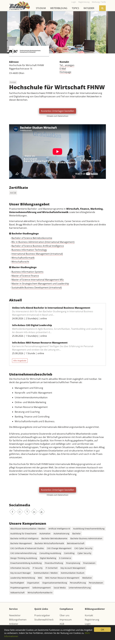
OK (102, 629)
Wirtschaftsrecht (20, 261)
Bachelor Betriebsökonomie (54, 538)
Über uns (64, 615)
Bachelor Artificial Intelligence (24, 538)
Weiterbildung (58, 8)
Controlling (69, 553)
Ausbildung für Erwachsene (23, 533)
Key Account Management (73, 568)
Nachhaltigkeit (17, 582)
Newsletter (15, 615)
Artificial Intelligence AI (59, 528)
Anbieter (13, 623)
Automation (45, 533)
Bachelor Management (21, 543)
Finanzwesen (89, 563)
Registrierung (92, 619)
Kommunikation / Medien (46, 573)
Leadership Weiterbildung (22, 577)
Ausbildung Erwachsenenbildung (88, 528)
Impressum (66, 619)
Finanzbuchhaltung (54, 563)
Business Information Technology (29, 249)
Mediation (87, 577)
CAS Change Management (59, 548)
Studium (41, 8)
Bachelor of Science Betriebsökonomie (32, 238)
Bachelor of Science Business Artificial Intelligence (38, 245)
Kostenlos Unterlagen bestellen (57, 110)
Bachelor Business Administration (86, 538)
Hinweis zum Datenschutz (57, 116)
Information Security (20, 568)
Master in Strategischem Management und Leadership (40, 283)
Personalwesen (96, 582)
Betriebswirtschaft (75, 543)
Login (88, 623)
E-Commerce (65, 558)
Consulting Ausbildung (50, 553)
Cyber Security (84, 553)
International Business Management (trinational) (37, 253)
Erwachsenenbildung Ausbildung (26, 563)
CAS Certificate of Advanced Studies (27, 548)
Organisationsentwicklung (54, 582)
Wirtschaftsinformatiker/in (40, 592)
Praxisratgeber (42, 615)
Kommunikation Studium (72, 573)
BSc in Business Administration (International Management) (43, 242)
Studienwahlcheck (43, 619)
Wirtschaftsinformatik (23, 257)
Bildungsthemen (18, 619)
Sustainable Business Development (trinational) (37, 287)
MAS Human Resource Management (62, 577)
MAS (40, 577)
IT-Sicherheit (52, 568)
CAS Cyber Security (83, 548)
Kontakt (89, 615)
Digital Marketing (48, 558)
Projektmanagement (19, 587)
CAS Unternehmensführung (23, 553)
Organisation (33, 582)
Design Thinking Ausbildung (23, 558)
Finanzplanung (73, 563)
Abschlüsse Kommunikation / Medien (27, 528)
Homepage (65, 72)
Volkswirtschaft (17, 592)
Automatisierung (61, 533)
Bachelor (76, 533)
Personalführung (78, 582)
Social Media (60, 587)
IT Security (37, 568)
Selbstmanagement (41, 587)
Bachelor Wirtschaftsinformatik (49, 543)
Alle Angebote (19, 360)
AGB (62, 623)
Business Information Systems (27, 271)
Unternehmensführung (80, 587)
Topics (75, 8)
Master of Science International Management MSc (38, 279)
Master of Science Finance (25, 275)
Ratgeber (89, 8)
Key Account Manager (20, 573)
